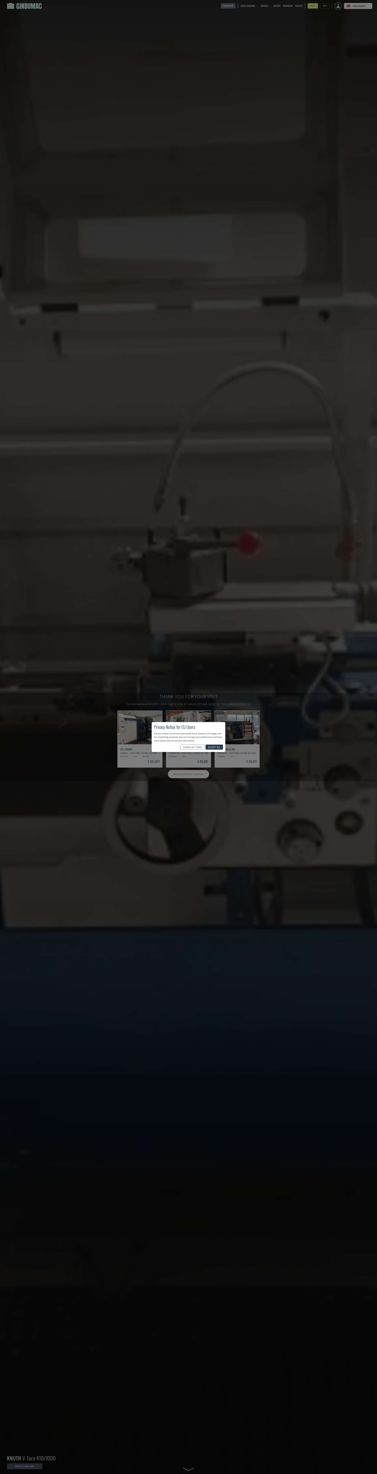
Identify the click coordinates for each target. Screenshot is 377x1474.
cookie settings (192, 747)
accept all (214, 747)
